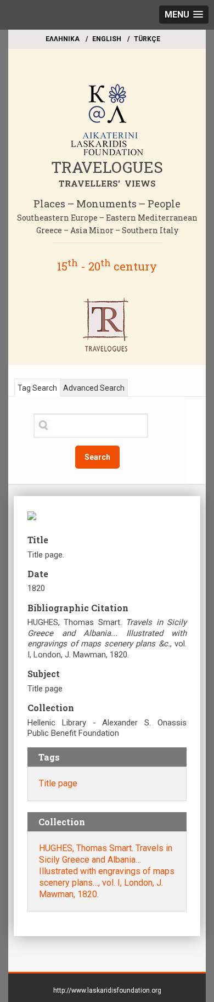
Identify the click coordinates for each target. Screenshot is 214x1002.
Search (97, 457)
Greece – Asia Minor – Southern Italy (107, 230)
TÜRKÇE (147, 39)
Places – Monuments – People (107, 203)
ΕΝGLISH (106, 39)
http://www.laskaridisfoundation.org (107, 990)
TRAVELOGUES (107, 167)
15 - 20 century (107, 266)
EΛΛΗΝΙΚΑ (63, 39)
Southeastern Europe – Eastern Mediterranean (107, 217)
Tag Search (37, 388)
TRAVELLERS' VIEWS (107, 183)
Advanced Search (94, 388)
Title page (58, 783)
